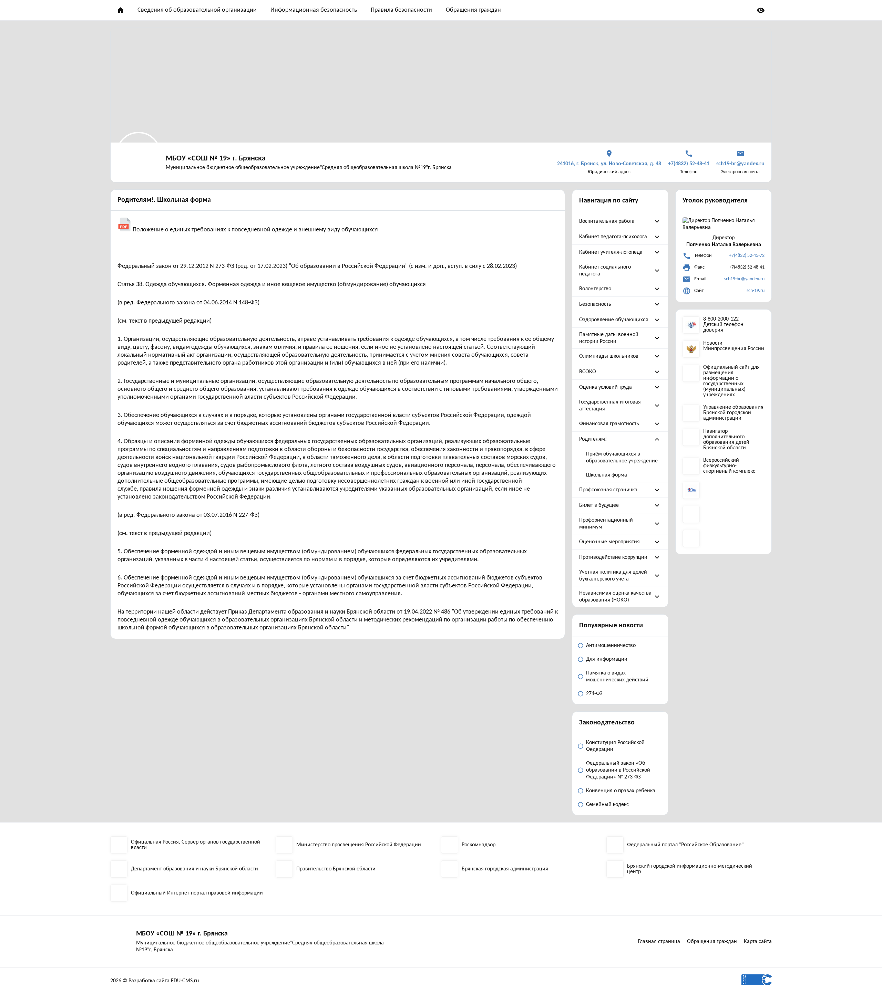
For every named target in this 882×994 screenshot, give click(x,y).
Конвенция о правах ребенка (620, 791)
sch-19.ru (756, 290)
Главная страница (659, 941)
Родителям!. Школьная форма (164, 200)
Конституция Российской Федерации (615, 746)
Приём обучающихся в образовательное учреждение (622, 457)
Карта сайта (758, 941)
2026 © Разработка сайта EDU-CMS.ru (154, 981)
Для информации (606, 659)
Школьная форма (606, 475)
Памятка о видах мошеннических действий (617, 676)
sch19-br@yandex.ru (744, 279)
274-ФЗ (594, 694)
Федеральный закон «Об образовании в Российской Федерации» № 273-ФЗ (618, 770)
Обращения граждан (473, 10)
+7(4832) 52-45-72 (747, 255)
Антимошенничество (611, 645)
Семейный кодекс (607, 804)
